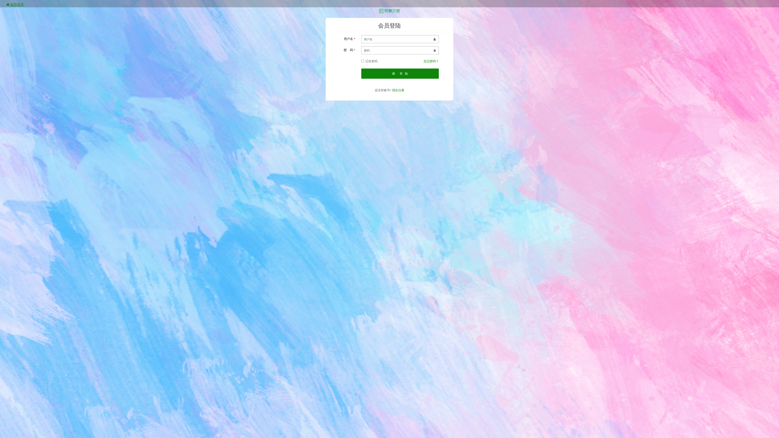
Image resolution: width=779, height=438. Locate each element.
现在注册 (398, 90)
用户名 (349, 39)
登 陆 (403, 73)
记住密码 (371, 61)
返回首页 (16, 4)
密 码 (349, 50)
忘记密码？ (431, 61)
